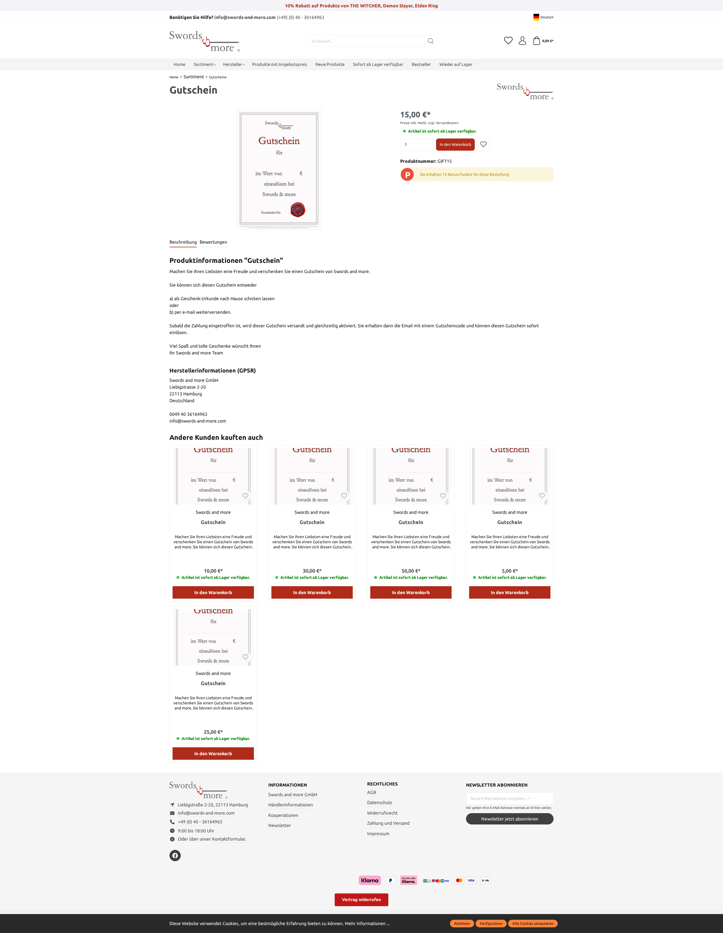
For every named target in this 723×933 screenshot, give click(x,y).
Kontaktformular (228, 838)
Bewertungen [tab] (213, 241)
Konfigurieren (491, 923)
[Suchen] (430, 41)
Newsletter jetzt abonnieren (509, 818)
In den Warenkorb (455, 144)
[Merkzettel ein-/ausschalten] (483, 144)
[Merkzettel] (508, 41)
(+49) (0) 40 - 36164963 (300, 17)
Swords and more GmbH (292, 794)
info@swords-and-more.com (245, 17)
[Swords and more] (525, 91)
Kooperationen (283, 815)
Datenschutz (379, 802)
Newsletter (279, 825)
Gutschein (213, 522)
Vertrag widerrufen (361, 899)
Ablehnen (462, 923)
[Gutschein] (213, 476)
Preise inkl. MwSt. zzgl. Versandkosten (429, 123)
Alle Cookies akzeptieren (533, 923)
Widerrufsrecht (382, 812)
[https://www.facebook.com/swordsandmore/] (175, 855)
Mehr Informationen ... (367, 923)
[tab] (183, 242)
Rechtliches (382, 784)
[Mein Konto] (522, 41)
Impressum (378, 833)
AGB (371, 792)
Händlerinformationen (290, 804)
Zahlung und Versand (388, 823)
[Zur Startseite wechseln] (204, 41)
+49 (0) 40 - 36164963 (200, 821)
